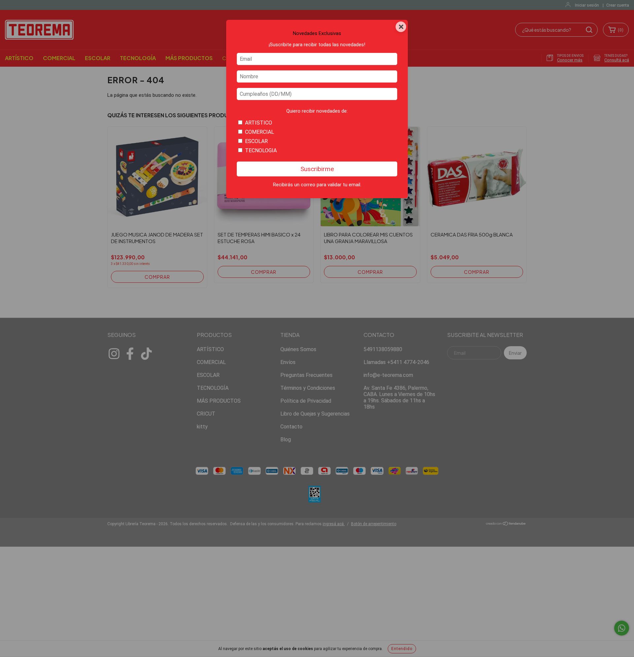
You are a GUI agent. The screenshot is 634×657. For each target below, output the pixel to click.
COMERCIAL (259, 132)
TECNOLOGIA (261, 150)
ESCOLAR (256, 141)
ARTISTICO (258, 123)
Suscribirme (317, 169)
